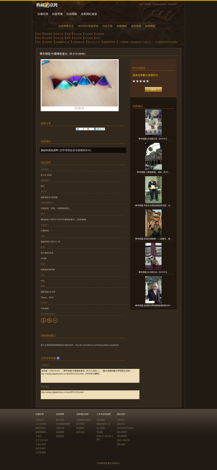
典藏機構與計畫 (62, 41)
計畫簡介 (121, 419)
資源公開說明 (123, 440)
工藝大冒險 (41, 444)
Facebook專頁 (159, 4)
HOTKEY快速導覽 (88, 26)
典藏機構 (122, 26)
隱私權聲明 (122, 435)
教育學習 (80, 423)
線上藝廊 (101, 427)
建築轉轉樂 (41, 431)
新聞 (68, 33)
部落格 (148, 4)
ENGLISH (172, 4)
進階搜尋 (136, 26)
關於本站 (121, 423)
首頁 (141, 4)
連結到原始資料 (49, 150)
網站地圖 (121, 444)
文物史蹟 (100, 33)
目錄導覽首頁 (66, 26)
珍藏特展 (42, 14)
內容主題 (107, 26)
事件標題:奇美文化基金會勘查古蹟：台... (153, 205)
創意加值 (80, 431)
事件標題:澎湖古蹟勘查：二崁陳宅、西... (153, 238)
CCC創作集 (41, 423)
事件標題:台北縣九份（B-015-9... (153, 138)
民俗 (98, 37)
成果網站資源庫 (83, 419)
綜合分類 (78, 33)
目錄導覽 (57, 14)
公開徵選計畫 (79, 41)
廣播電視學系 (109, 41)
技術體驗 (71, 14)
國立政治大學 (94, 41)
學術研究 (80, 427)
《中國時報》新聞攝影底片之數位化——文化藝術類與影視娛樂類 (147, 41)
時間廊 (100, 431)
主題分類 (60, 427)
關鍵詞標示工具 (104, 423)
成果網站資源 (89, 14)
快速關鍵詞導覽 (63, 423)
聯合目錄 (60, 419)
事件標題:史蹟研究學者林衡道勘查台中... (153, 305)
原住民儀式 (41, 448)
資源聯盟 (150, 26)
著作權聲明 (122, 431)
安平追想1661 (42, 440)
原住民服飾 (41, 452)
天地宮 (39, 435)
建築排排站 (41, 427)
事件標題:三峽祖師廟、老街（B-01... (153, 171)
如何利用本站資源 (125, 427)
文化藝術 (89, 33)
